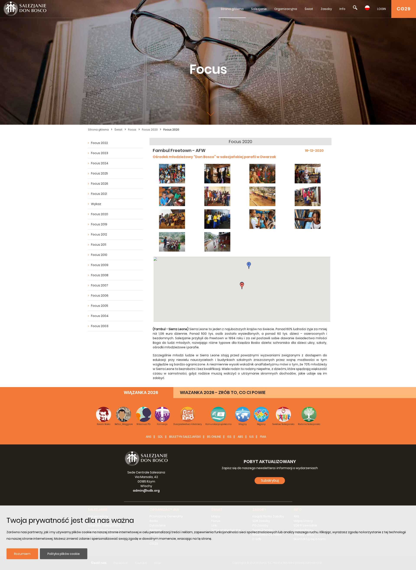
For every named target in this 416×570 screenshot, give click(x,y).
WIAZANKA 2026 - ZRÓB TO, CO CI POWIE (222, 392)
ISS (229, 436)
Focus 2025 (99, 173)
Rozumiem (22, 554)
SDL (160, 436)
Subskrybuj (270, 480)
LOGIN (381, 9)
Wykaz (96, 204)
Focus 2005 (99, 306)
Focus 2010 (99, 255)
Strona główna (232, 9)
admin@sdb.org (146, 490)
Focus (132, 130)
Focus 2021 (99, 194)
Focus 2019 (99, 224)
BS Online (214, 436)
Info (342, 9)
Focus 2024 (99, 163)
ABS (240, 436)
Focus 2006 (99, 295)
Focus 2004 (100, 316)
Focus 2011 (98, 244)
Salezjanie (259, 9)
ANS (148, 436)
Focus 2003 (99, 326)
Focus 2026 (99, 183)
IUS (251, 436)
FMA (263, 436)
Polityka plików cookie (63, 554)
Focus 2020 (150, 130)
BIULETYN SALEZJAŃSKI (185, 436)
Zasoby (326, 9)
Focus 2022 (99, 143)
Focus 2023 (99, 153)
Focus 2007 (99, 285)
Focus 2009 (99, 265)
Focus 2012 (99, 234)
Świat (309, 9)
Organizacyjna (285, 9)
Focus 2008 (99, 275)
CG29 (404, 8)
